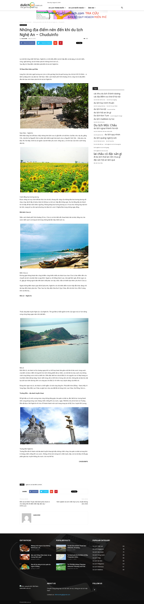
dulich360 (24, 38)
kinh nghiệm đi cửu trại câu (101, 150)
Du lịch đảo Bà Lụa (98, 144)
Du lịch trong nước (56, 8)
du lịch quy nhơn (112, 134)
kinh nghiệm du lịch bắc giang (101, 147)
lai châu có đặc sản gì (108, 154)
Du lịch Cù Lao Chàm (112, 106)
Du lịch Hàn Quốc (98, 552)
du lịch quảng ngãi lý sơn (105, 138)
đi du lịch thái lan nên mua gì (107, 157)
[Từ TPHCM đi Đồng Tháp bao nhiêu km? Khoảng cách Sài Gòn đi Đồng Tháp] (61, 566)
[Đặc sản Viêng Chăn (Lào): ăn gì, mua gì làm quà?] (24, 557)
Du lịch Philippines (98, 564)
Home (21, 22)
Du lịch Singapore (98, 549)
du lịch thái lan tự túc (99, 141)
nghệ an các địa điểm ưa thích (34, 484)
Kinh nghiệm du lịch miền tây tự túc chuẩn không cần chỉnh (72, 503)
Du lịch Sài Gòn (97, 561)
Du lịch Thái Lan (98, 546)
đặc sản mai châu (98, 163)
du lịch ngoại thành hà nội (106, 128)
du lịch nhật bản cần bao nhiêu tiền (103, 131)
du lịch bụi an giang (112, 99)
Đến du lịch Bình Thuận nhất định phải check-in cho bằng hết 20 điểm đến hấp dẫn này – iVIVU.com (35, 504)
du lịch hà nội (100, 109)
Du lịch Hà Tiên (111, 109)
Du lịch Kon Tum (101, 116)
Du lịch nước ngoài (76, 8)
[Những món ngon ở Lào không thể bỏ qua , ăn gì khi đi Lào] (24, 548)
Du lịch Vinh (28, 22)
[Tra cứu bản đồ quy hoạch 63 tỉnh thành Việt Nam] (72, 14)
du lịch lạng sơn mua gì (116, 116)
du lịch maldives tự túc (104, 119)
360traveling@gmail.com (62, 595)
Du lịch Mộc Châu (105, 125)
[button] (122, 7)
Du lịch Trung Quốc (99, 555)
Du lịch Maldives (98, 570)
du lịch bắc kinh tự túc (99, 99)
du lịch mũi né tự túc (99, 122)
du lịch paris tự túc (98, 135)
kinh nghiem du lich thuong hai (113, 144)
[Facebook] (94, 590)
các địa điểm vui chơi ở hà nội (107, 97)
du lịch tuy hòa (110, 141)
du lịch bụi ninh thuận (104, 103)
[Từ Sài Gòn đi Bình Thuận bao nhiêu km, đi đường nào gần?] (61, 548)
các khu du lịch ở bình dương (107, 94)
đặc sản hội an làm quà (104, 160)
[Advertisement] (53, 51)
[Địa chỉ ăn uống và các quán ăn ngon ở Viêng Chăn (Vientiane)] (24, 566)
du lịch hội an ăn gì (102, 112)
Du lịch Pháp (97, 558)
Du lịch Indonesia (98, 567)
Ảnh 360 (91, 8)
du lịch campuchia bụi (99, 106)
